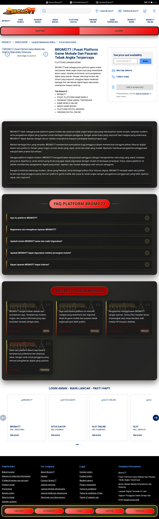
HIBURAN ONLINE (93, 21)
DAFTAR (40, 30)
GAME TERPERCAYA (112, 21)
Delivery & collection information (16, 476)
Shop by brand (8, 497)
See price (14, 435)
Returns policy (8, 493)
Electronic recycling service (53, 497)
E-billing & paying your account (15, 480)
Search (43, 11)
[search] (66, 11)
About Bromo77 (48, 472)
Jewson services (48, 485)
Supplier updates (9, 501)
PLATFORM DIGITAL (73, 21)
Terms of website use (89, 497)
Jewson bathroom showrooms (54, 493)
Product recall (8, 485)
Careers (44, 476)
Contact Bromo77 (48, 480)
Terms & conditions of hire (91, 493)
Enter (145, 61)
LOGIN (119, 30)
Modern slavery (86, 480)
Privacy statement (88, 485)
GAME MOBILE (20, 21)
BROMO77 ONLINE (150, 21)
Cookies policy (86, 476)
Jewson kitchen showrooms (53, 489)
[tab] (77, 444)
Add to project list (134, 87)
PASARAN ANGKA (38, 21)
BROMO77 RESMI (131, 21)
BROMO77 (6, 21)
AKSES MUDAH (55, 21)
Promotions (7, 489)
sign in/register (142, 93)
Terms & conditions (88, 489)
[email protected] (131, 500)
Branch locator (8, 472)
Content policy (86, 472)
